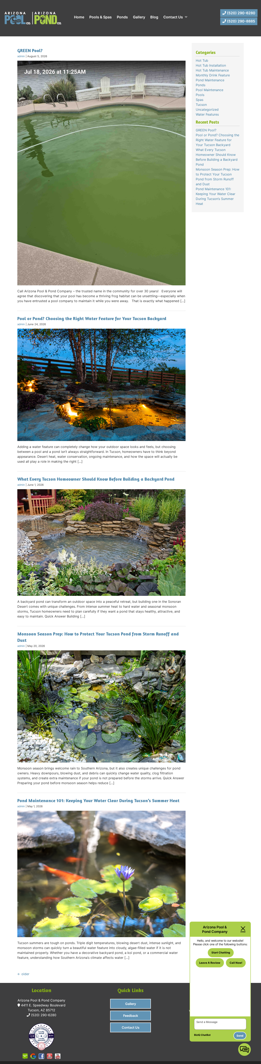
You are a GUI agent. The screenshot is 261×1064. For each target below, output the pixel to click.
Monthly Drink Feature (213, 75)
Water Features (207, 114)
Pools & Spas (100, 17)
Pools (200, 95)
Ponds (122, 17)
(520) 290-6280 (240, 13)
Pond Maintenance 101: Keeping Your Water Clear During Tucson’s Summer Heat (98, 800)
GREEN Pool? (30, 50)
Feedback (130, 1016)
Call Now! (236, 962)
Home (79, 17)
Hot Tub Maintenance (212, 70)
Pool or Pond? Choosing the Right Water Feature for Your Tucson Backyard (91, 318)
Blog (154, 17)
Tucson (201, 105)
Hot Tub (202, 60)
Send (240, 1035)
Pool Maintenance (209, 90)
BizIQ (197, 1034)
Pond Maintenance (210, 80)
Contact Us (173, 17)
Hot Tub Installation (211, 65)
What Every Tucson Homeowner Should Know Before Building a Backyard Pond (95, 479)
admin (21, 56)
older (23, 974)
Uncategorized (207, 109)
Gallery (139, 17)
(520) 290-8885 (240, 21)
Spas (199, 100)
